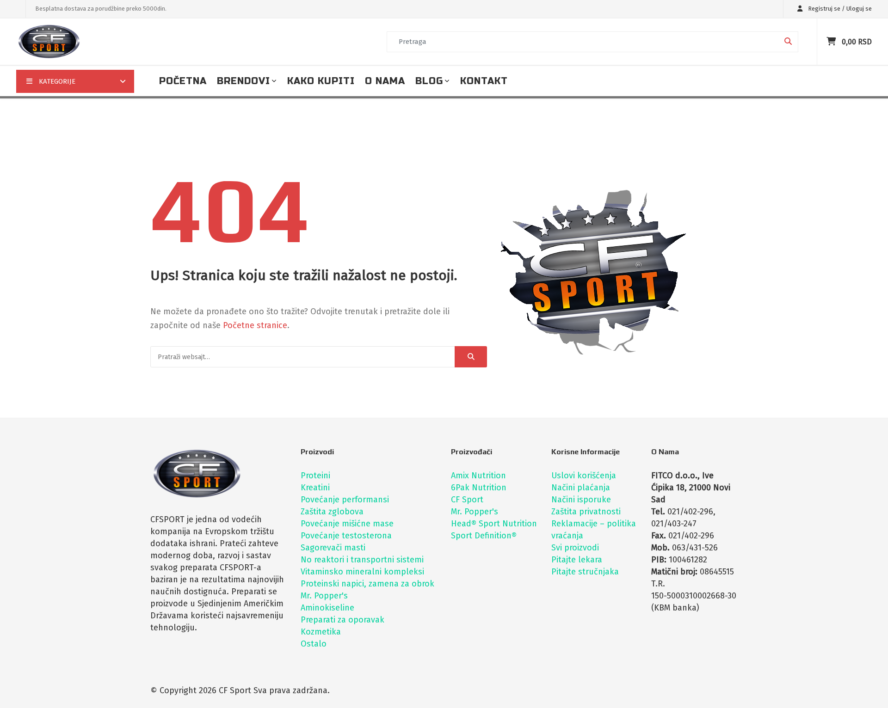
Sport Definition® (484, 536)
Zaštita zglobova (332, 512)
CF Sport (467, 499)
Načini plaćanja (580, 487)
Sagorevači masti (333, 548)
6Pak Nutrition (478, 487)
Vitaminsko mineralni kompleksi (362, 572)
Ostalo (314, 644)
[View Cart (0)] (832, 42)
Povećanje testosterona (346, 536)
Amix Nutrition (478, 475)
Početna (183, 81)
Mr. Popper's (324, 596)
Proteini (315, 475)
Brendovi (243, 81)
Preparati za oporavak (342, 620)
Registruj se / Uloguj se (839, 8)
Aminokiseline (327, 608)
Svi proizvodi (575, 548)
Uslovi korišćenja (583, 475)
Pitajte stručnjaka (585, 572)
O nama (385, 81)
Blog (429, 81)
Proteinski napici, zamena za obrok (367, 584)
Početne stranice (255, 325)
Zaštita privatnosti (586, 512)
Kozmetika (321, 632)
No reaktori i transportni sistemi (362, 560)
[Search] (471, 356)
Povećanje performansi (345, 499)
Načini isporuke (581, 499)
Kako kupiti (321, 81)
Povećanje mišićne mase (347, 524)
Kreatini (315, 487)
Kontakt (484, 81)
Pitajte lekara (576, 560)
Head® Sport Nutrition (494, 524)
